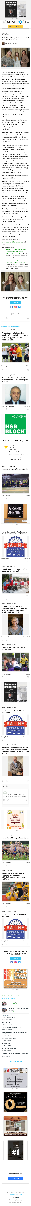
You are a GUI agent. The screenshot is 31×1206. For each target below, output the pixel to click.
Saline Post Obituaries (7, 406)
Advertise (15, 1178)
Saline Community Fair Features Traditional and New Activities (14, 533)
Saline (3, 330)
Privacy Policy (19, 1202)
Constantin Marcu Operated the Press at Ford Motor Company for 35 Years (15, 380)
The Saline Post (25, 406)
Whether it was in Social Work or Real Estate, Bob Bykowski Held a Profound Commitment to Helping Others (15, 750)
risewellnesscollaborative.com (12, 242)
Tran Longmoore (6, 366)
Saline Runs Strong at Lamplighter (15, 838)
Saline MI (4, 33)
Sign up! (15, 302)
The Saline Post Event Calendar (11, 996)
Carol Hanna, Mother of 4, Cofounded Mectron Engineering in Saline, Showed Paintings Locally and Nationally (14, 609)
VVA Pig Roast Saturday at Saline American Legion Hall (15, 570)
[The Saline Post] (14, 21)
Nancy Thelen (5, 558)
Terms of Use (12, 1202)
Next (27, 282)
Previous (3, 282)
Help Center (19, 1194)
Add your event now (15, 1061)
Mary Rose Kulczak (11, 43)
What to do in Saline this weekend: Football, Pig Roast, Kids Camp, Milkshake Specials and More (15, 336)
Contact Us (12, 1194)
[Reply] (7, 318)
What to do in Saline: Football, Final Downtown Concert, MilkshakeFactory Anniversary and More (14, 876)
